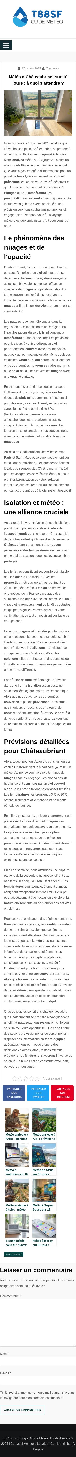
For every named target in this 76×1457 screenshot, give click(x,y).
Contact (16, 1443)
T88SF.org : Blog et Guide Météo (25, 1438)
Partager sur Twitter (38, 1093)
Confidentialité (60, 1443)
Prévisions (14, 1254)
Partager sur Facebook (14, 1093)
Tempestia (52, 68)
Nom (4, 1354)
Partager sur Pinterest (63, 1093)
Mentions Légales (36, 1443)
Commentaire (10, 1296)
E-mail (5, 1373)
